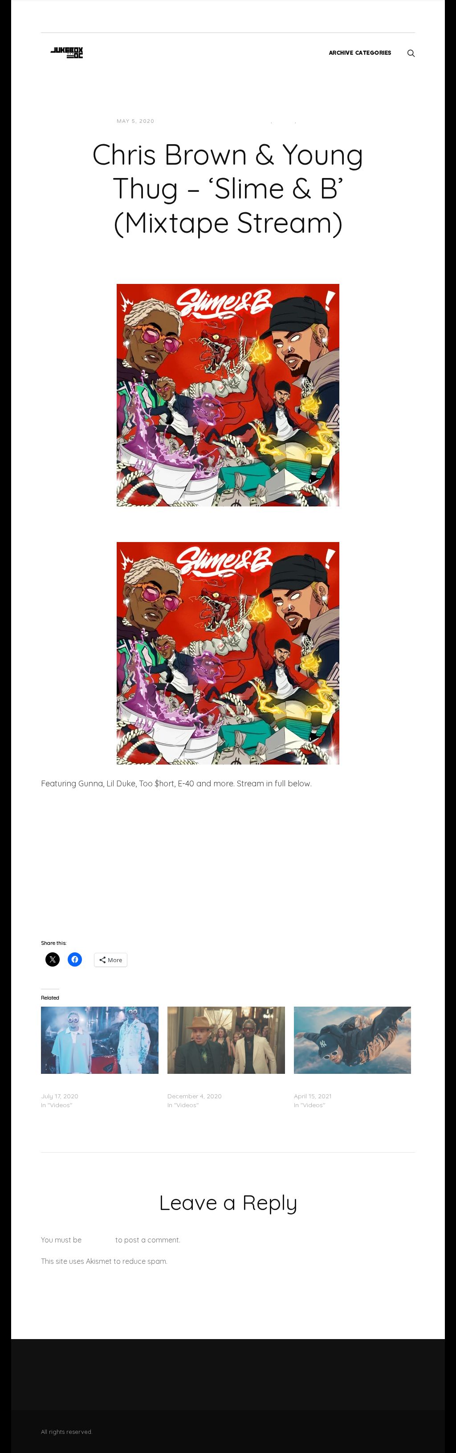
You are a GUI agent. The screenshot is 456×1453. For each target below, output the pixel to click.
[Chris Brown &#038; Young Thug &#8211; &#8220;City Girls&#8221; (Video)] (226, 1040)
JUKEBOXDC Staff (191, 121)
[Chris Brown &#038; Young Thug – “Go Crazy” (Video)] (100, 1040)
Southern (316, 121)
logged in (98, 1239)
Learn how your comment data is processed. (243, 1261)
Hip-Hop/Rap (250, 121)
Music (285, 121)
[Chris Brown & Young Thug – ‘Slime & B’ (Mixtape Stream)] (228, 394)
